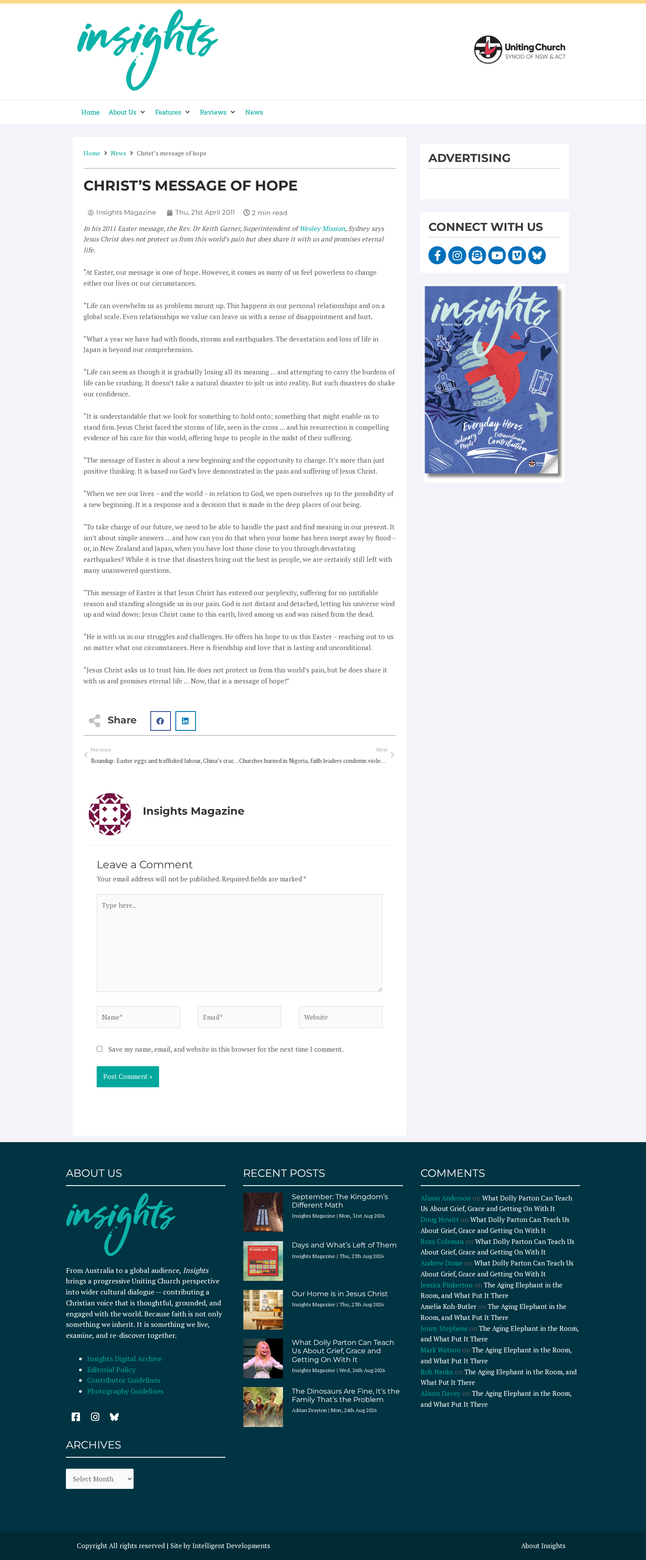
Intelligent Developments (231, 1545)
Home (91, 153)
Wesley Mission (322, 228)
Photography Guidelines (125, 1391)
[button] (127, 112)
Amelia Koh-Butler (448, 1306)
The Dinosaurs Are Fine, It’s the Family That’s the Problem (346, 1395)
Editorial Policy (112, 1369)
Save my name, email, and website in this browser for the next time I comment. (226, 1049)
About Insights (543, 1545)
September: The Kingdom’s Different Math (340, 1201)
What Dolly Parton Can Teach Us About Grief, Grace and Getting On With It (343, 1350)
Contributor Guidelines (123, 1380)
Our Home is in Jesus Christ (340, 1294)
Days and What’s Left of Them (344, 1245)
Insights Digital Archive (124, 1358)
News (118, 153)
